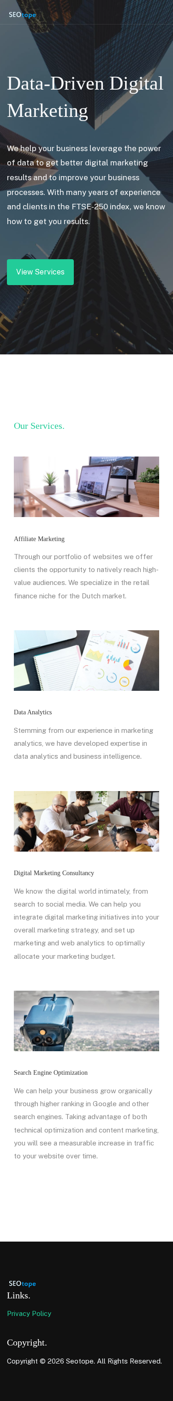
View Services (40, 272)
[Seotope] (30, 13)
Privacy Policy (29, 1313)
